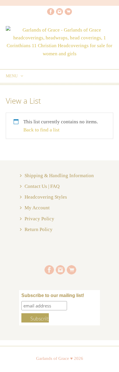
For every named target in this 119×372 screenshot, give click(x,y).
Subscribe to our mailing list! (52, 295)
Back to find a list (41, 130)
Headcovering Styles (46, 197)
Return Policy (39, 229)
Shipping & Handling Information (59, 175)
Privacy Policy (39, 218)
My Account (37, 207)
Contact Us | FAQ (42, 186)
